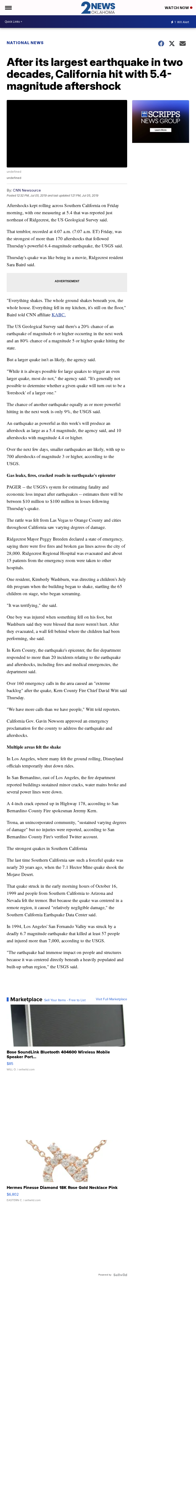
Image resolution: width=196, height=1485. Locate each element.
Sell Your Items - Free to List (65, 1000)
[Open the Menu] (8, 7)
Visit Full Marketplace (111, 999)
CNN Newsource (27, 190)
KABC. (59, 315)
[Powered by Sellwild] (120, 1275)
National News (25, 42)
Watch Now (177, 7)
